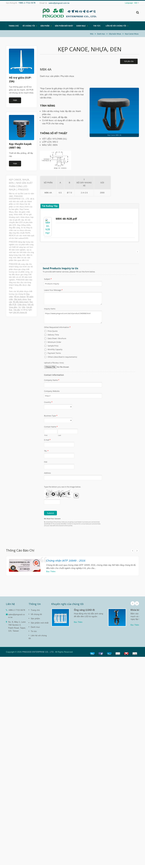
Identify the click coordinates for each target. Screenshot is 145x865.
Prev (133, 551)
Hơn (15, 100)
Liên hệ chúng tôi (20, 312)
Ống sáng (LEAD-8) (84, 609)
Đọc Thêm (51, 571)
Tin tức (97, 26)
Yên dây (16, 310)
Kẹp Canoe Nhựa (131, 34)
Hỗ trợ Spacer (19, 297)
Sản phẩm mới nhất (64, 26)
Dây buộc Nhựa (115, 34)
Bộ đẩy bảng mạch (20, 302)
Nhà (91, 34)
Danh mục (81, 26)
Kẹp (10, 310)
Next (137, 551)
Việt (135, 3)
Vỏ (19, 307)
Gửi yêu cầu (129, 61)
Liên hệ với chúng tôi (116, 26)
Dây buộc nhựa (20, 299)
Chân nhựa (21, 304)
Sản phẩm (45, 26)
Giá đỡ (29, 307)
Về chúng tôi (29, 26)
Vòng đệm (13, 307)
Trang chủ (13, 26)
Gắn (23, 307)
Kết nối (30, 304)
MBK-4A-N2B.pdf (66, 218)
